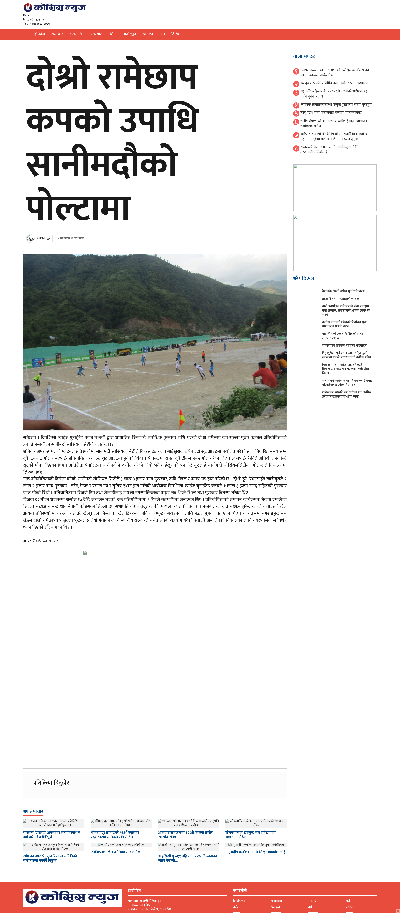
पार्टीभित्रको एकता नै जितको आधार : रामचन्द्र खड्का (344, 336)
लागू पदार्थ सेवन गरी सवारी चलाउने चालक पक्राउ (331, 113)
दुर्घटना (312, 907)
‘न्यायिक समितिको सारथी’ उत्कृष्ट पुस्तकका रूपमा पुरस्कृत (336, 105)
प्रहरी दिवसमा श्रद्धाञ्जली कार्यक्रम (341, 299)
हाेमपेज (39, 34)
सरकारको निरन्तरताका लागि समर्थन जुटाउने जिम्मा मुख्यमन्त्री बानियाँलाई (331, 149)
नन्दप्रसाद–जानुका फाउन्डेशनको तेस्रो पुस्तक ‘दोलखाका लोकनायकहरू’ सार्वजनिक (334, 72)
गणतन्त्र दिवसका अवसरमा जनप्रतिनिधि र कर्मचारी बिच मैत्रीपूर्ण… (51, 835)
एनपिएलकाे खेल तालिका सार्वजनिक (115, 852)
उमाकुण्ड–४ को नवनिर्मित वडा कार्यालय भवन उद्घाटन (334, 83)
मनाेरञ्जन (130, 34)
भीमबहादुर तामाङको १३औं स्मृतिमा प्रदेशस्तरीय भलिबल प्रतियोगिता (115, 835)
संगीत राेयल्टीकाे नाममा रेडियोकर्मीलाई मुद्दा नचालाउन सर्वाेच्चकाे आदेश (333, 123)
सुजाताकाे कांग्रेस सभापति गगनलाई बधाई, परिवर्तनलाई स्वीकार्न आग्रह (347, 383)
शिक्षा (114, 34)
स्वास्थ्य (147, 34)
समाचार (57, 34)
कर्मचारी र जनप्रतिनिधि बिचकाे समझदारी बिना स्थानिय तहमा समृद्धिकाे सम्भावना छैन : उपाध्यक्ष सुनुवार (334, 136)
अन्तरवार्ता (96, 34)
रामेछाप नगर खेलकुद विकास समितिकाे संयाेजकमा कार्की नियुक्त (50, 858)
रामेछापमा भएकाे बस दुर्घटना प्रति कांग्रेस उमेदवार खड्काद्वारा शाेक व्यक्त (346, 394)
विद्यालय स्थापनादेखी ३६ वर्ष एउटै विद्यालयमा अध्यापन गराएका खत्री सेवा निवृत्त (345, 369)
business (239, 901)
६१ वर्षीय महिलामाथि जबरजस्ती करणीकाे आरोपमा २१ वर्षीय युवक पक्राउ (333, 94)
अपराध (312, 901)
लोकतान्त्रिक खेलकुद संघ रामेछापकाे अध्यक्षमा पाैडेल (250, 835)
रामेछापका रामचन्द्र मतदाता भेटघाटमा (345, 345)
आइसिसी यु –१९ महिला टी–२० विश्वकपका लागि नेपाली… (187, 858)
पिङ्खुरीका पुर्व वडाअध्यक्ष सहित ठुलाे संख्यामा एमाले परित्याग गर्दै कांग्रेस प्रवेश (346, 355)
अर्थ (162, 34)
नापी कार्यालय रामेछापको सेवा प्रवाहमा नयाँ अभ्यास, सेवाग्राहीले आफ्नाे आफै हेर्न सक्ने (346, 311)
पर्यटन (349, 907)
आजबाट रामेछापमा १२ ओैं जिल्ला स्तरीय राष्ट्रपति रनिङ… (185, 835)
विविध (175, 34)
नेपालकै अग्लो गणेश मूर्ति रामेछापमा (343, 291)
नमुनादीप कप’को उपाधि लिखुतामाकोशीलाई (255, 852)
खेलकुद (42, 541)
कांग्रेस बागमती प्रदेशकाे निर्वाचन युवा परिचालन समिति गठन (344, 324)
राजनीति (75, 34)
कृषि (236, 907)
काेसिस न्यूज (43, 238)
